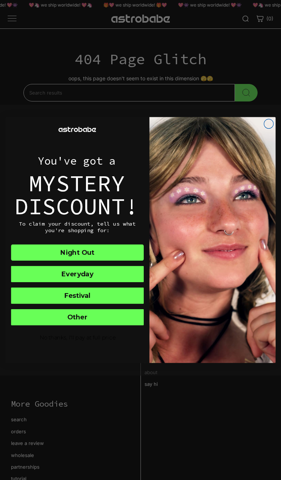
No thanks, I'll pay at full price (78, 337)
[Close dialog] (268, 123)
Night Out (77, 252)
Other (77, 317)
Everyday (77, 274)
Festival (77, 295)
